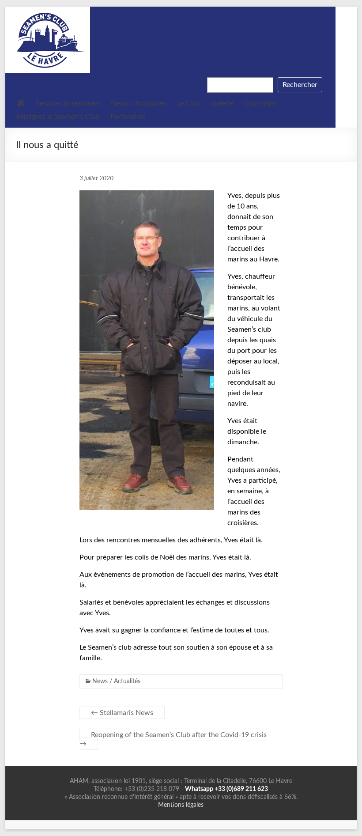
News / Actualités (138, 103)
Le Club (188, 103)
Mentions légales (181, 805)
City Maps (260, 103)
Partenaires (128, 116)
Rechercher (300, 84)
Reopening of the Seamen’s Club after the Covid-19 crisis (173, 739)
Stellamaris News (122, 712)
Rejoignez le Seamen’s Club (57, 116)
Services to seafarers (68, 103)
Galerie (222, 103)
